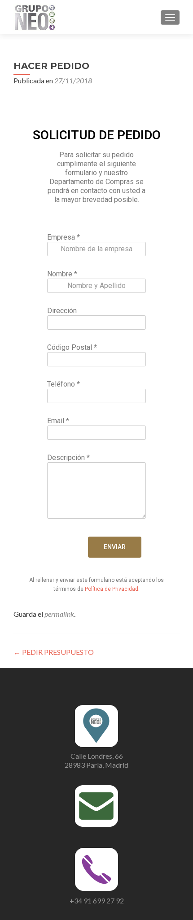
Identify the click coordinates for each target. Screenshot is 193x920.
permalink (59, 614)
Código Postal (72, 347)
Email (58, 421)
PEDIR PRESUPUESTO (53, 652)
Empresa (63, 237)
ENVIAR (115, 546)
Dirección (62, 310)
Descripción (68, 457)
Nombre (62, 274)
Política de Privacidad (111, 589)
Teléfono (63, 384)
